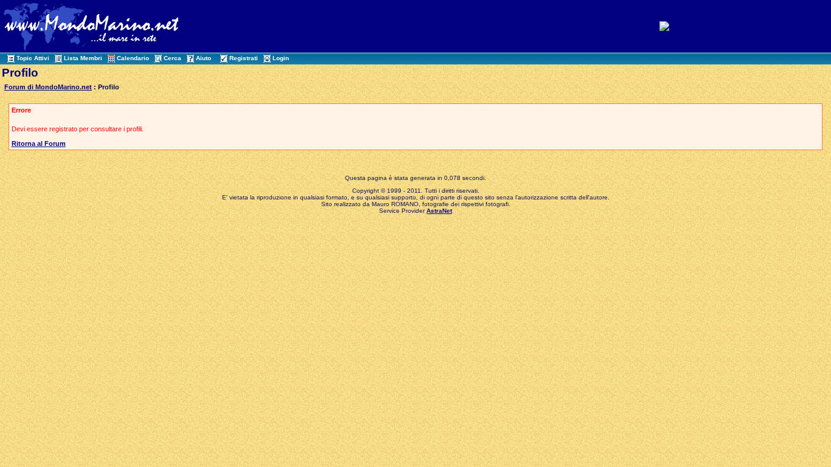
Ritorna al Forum (39, 143)
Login (281, 58)
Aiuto (203, 58)
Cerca (172, 58)
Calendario (133, 58)
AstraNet (439, 210)
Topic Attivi (32, 58)
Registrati (243, 58)
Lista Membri (83, 58)
